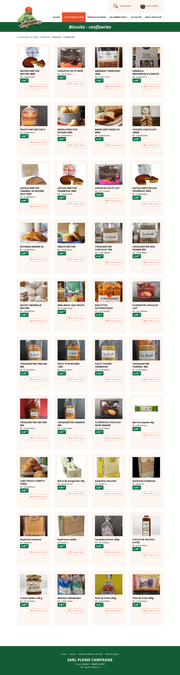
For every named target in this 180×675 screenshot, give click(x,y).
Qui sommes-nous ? (118, 17)
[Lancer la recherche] (116, 6)
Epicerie (46, 37)
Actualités (136, 17)
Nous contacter (153, 17)
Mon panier (152, 6)
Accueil (56, 17)
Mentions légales (112, 654)
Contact (72, 654)
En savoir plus (39, 86)
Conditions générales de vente (90, 654)
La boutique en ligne (74, 17)
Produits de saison (96, 17)
